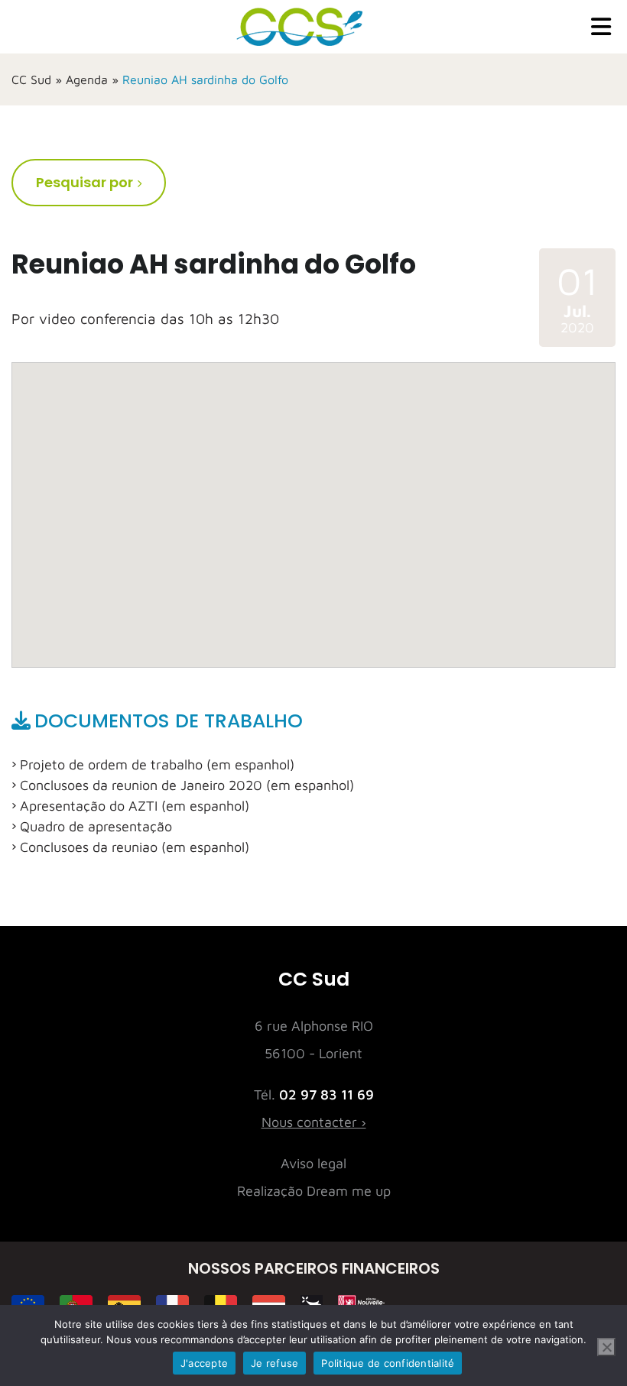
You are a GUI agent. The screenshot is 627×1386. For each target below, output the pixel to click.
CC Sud (31, 79)
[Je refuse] (606, 1347)
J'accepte (204, 1363)
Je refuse (274, 1363)
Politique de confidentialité (387, 1363)
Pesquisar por (84, 182)
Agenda (87, 79)
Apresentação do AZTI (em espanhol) (134, 806)
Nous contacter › (314, 1122)
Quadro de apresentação (96, 826)
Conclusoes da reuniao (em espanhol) (134, 847)
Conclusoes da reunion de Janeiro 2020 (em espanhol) (187, 785)
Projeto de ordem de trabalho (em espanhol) (157, 764)
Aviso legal (313, 1163)
